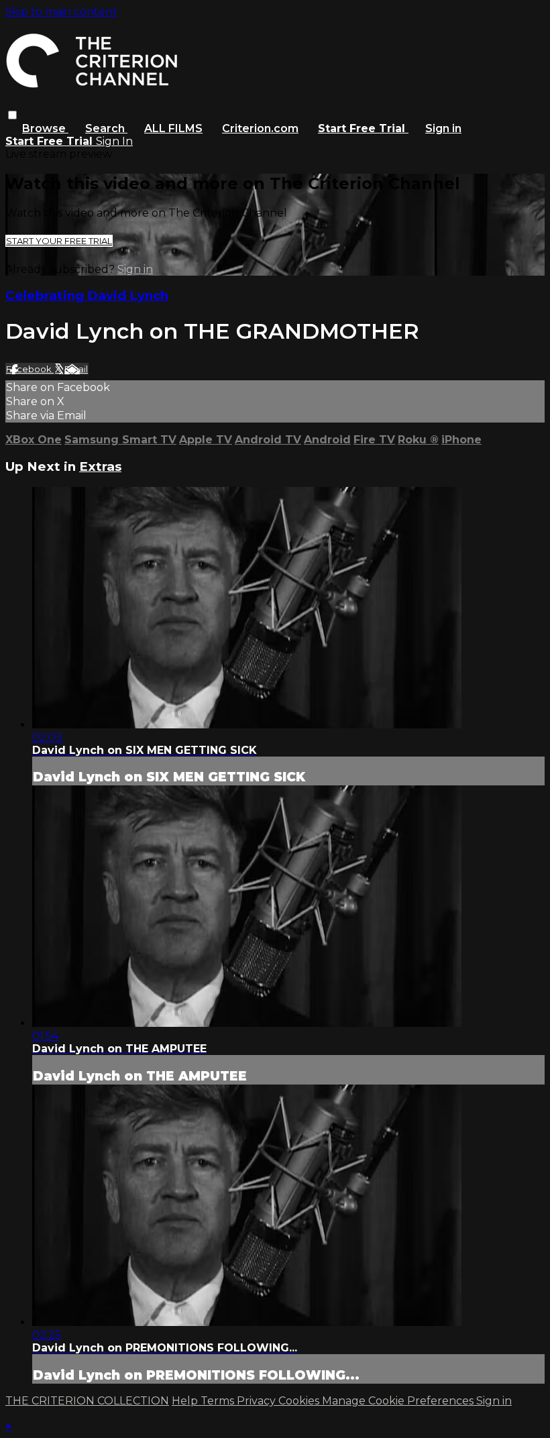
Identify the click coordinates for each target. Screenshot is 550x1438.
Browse (45, 128)
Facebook (30, 369)
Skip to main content (61, 11)
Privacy (257, 1400)
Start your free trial (59, 240)
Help (186, 1400)
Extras (100, 466)
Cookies (300, 1400)
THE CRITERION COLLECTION (87, 1400)
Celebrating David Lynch (86, 295)
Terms (219, 1400)
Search (106, 128)
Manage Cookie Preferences (399, 1400)
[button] (12, 115)
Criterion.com (260, 128)
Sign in (443, 128)
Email (76, 369)
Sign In (114, 141)
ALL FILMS (173, 128)
